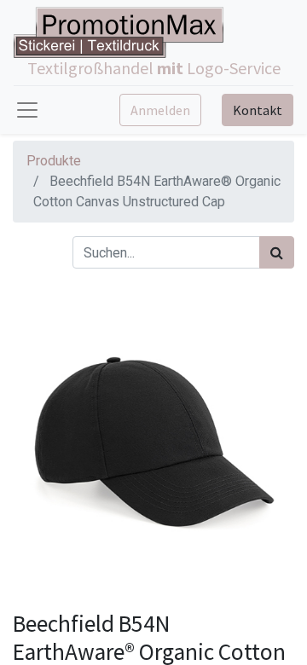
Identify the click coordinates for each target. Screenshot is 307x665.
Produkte (53, 161)
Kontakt (257, 110)
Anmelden (160, 110)
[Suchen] (276, 252)
